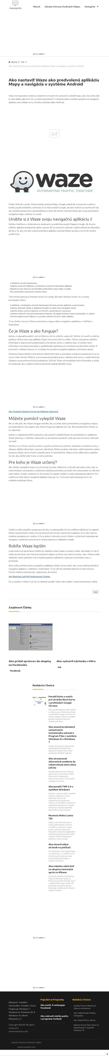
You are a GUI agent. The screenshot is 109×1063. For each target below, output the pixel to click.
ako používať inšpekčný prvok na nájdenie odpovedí (33, 411)
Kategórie (90, 6)
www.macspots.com (18, 1031)
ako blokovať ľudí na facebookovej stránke (29, 576)
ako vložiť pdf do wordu (84, 1020)
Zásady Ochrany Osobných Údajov (62, 6)
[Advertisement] (54, 34)
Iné (22, 62)
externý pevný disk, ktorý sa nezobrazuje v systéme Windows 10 (86, 1027)
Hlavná (36, 6)
